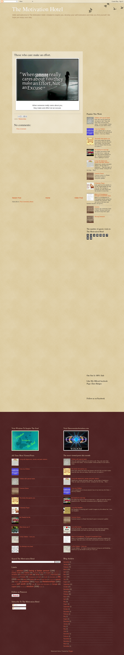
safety (13, 584)
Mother (32, 579)
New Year (44, 579)
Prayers (37, 581)
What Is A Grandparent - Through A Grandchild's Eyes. (103, 195)
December (66, 562)
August (65, 581)
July (64, 579)
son (33, 584)
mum (37, 579)
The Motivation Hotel (37, 9)
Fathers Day (46, 574)
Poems (17, 581)
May (64, 574)
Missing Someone (100, 216)
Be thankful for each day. (102, 149)
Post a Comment (21, 129)
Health (45, 577)
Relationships (22, 119)
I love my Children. (100, 129)
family (38, 574)
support (14, 586)
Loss (18, 579)
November (66, 589)
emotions (14, 574)
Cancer (57, 570)
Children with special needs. (102, 118)
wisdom (30, 586)
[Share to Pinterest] (26, 116)
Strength (54, 584)
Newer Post (16, 198)
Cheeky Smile (16, 573)
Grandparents (32, 577)
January (65, 564)
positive (25, 581)
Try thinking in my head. (26, 546)
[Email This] (19, 116)
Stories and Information (43, 584)
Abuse (13, 570)
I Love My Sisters (76, 527)
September (66, 584)
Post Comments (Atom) (26, 201)
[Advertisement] (62, 34)
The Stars (22, 586)
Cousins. (97, 207)
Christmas (35, 572)
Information (53, 577)
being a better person (39, 570)
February (65, 567)
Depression (56, 572)
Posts (16, 605)
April (64, 572)
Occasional (51, 579)
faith (31, 574)
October (65, 586)
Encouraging (24, 574)
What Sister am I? (25, 527)
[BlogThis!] (21, 116)
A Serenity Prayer (100, 183)
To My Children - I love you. (27, 536)
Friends (22, 577)
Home (48, 198)
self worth (21, 584)
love (24, 579)
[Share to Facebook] (24, 116)
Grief (39, 577)
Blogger (71, 651)
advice (20, 570)
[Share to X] (22, 116)
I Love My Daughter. (77, 507)
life (59, 577)
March (65, 569)
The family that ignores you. (102, 138)
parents (58, 579)
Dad (42, 573)
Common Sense (99, 173)
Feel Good (54, 574)
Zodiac (41, 586)
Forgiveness (15, 577)
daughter (48, 573)
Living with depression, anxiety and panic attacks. (102, 161)
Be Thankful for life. (25, 517)
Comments (17, 608)
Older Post (79, 198)
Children (26, 573)
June (64, 577)
